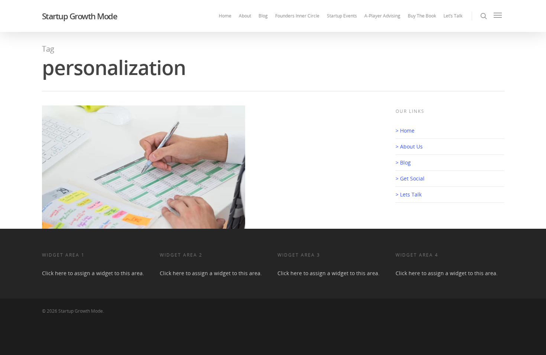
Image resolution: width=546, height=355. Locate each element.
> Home (405, 130)
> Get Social (410, 178)
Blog (263, 16)
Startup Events (342, 16)
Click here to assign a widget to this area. (93, 273)
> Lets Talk (409, 194)
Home (225, 16)
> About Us (409, 146)
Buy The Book (422, 16)
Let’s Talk (452, 16)
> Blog (403, 162)
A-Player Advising (382, 16)
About (245, 16)
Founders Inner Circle (297, 16)
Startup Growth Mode (79, 16)
